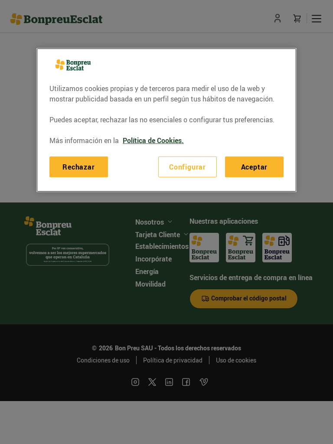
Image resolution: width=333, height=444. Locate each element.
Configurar (187, 166)
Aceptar (254, 166)
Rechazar (78, 166)
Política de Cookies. (153, 140)
